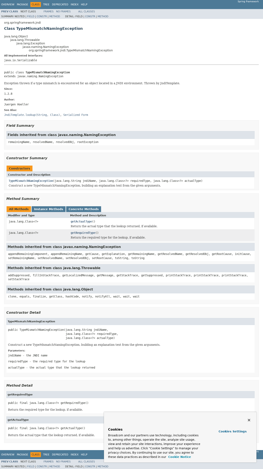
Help (84, 4)
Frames (49, 11)
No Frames (63, 11)
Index (74, 4)
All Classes (86, 11)
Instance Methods (48, 209)
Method (54, 16)
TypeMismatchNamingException (31, 180)
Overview (7, 4)
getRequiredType (83, 232)
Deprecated (60, 4)
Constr (42, 16)
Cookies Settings (233, 431)
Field (30, 16)
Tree (46, 4)
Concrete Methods (84, 209)
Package (22, 4)
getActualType (81, 221)
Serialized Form (75, 114)
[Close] (249, 420)
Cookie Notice (179, 457)
